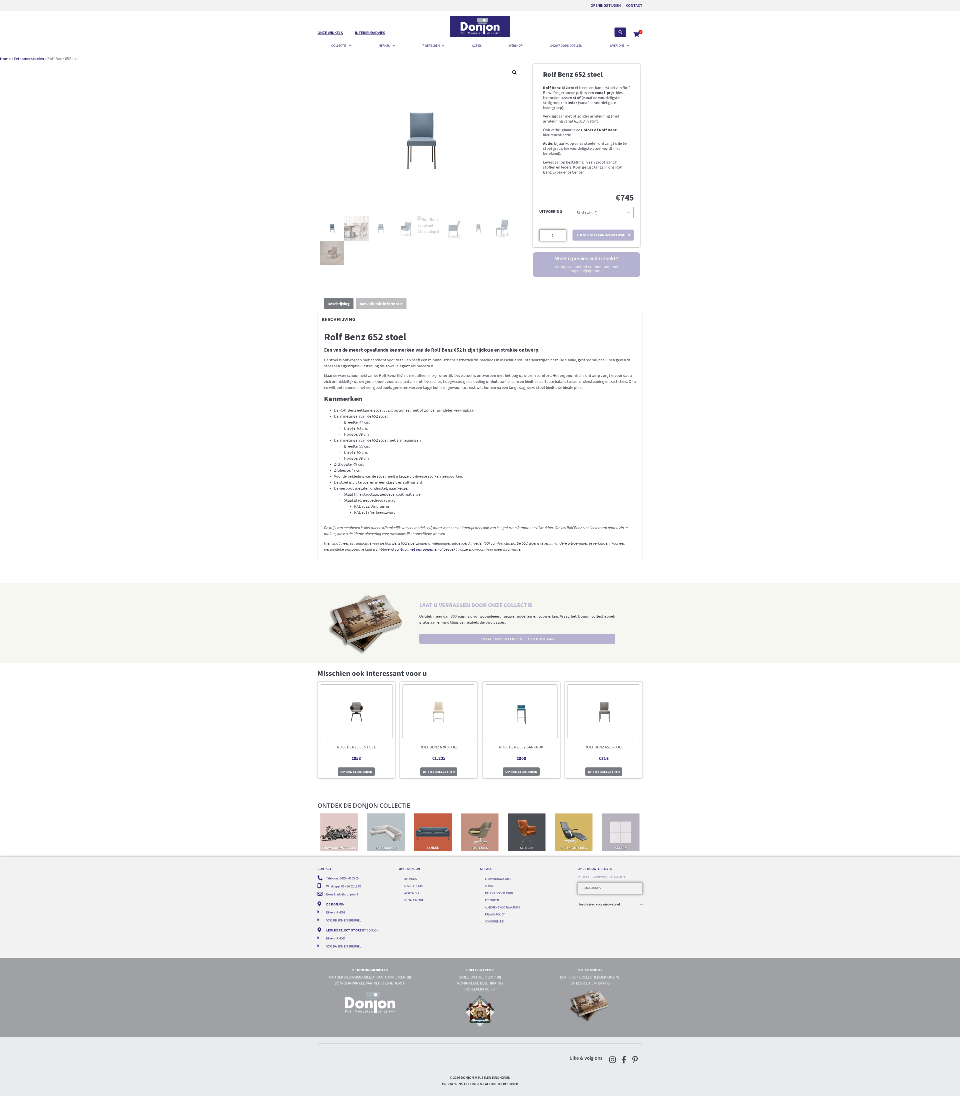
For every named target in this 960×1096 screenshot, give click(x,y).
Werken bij (411, 893)
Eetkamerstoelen (29, 58)
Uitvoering (550, 211)
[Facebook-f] (624, 1060)
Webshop (516, 46)
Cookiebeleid (494, 921)
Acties (477, 46)
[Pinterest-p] (635, 1060)
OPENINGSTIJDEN (605, 5)
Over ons (617, 46)
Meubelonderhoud (499, 893)
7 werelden (431, 46)
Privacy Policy (494, 914)
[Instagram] (613, 1060)
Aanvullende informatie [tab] (381, 303)
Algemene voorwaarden (502, 907)
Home (5, 58)
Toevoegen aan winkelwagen (603, 235)
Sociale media (414, 900)
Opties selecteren (356, 771)
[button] (514, 72)
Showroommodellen (566, 46)
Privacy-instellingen (462, 1083)
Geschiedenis (413, 886)
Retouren (492, 900)
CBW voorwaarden (498, 879)
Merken (384, 46)
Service (490, 886)
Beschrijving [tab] (339, 303)
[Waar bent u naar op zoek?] (620, 32)
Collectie (338, 46)
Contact (634, 5)
